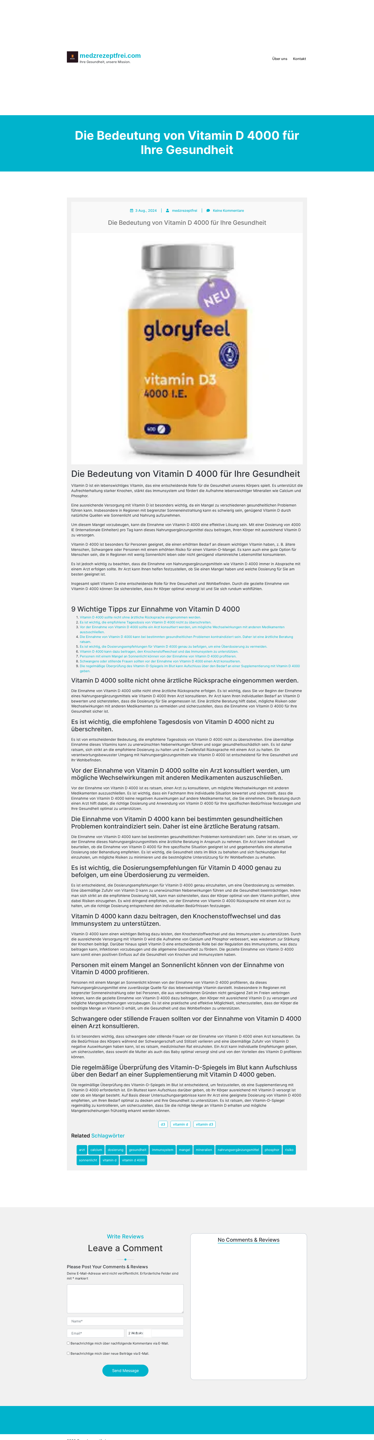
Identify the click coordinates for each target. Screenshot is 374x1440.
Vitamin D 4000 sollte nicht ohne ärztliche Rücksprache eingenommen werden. (140, 617)
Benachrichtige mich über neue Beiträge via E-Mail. (110, 1353)
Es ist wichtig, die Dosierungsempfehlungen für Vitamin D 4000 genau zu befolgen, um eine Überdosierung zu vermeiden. (173, 646)
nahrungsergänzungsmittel (238, 1150)
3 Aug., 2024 (146, 210)
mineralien (204, 1150)
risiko (289, 1150)
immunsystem (162, 1150)
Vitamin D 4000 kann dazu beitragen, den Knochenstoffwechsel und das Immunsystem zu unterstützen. (159, 651)
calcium (96, 1150)
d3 (163, 1124)
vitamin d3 (204, 1124)
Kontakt (299, 59)
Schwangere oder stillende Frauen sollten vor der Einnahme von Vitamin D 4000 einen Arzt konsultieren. (160, 661)
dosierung (115, 1150)
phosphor (272, 1150)
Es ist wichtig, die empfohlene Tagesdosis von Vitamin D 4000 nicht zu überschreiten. (145, 622)
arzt (82, 1150)
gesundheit (137, 1150)
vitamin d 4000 (133, 1160)
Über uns (279, 59)
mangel (184, 1150)
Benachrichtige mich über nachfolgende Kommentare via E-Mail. (120, 1343)
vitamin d (180, 1124)
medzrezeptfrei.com (110, 55)
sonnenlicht (88, 1160)
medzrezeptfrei (184, 210)
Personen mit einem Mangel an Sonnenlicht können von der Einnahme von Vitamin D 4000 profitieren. (158, 656)
